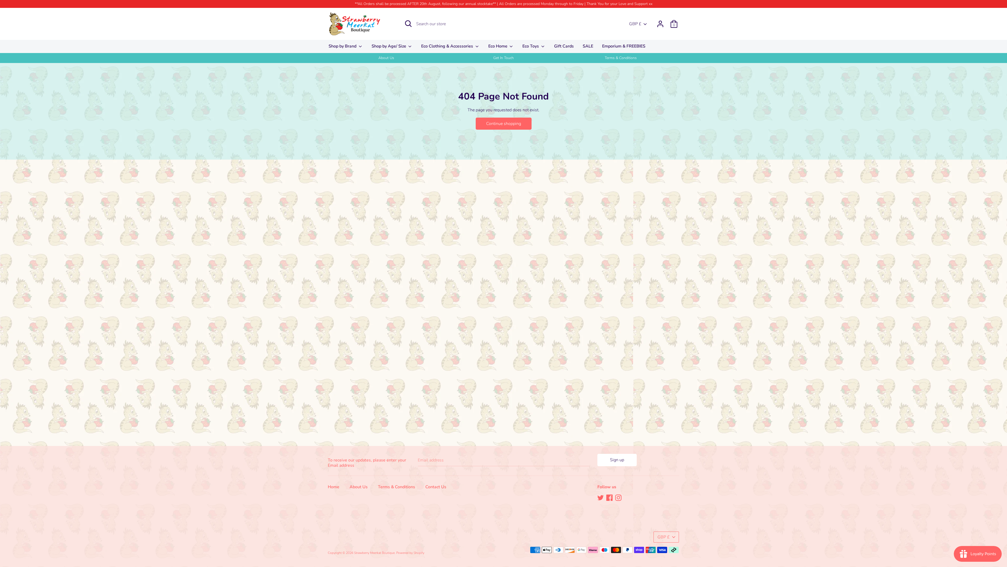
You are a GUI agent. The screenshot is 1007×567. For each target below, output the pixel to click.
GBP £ (635, 24)
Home (333, 487)
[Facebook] (609, 497)
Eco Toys (531, 46)
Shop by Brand (343, 46)
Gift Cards (564, 46)
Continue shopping (503, 124)
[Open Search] (408, 23)
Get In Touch (503, 57)
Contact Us (435, 487)
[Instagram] (618, 497)
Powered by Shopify (410, 553)
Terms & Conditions (621, 57)
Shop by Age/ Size (389, 46)
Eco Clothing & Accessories (447, 46)
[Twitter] (600, 497)
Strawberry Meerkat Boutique (374, 553)
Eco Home (498, 46)
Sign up (617, 460)
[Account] (660, 22)
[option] (386, 58)
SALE (588, 46)
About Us (386, 57)
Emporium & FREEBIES (623, 46)
